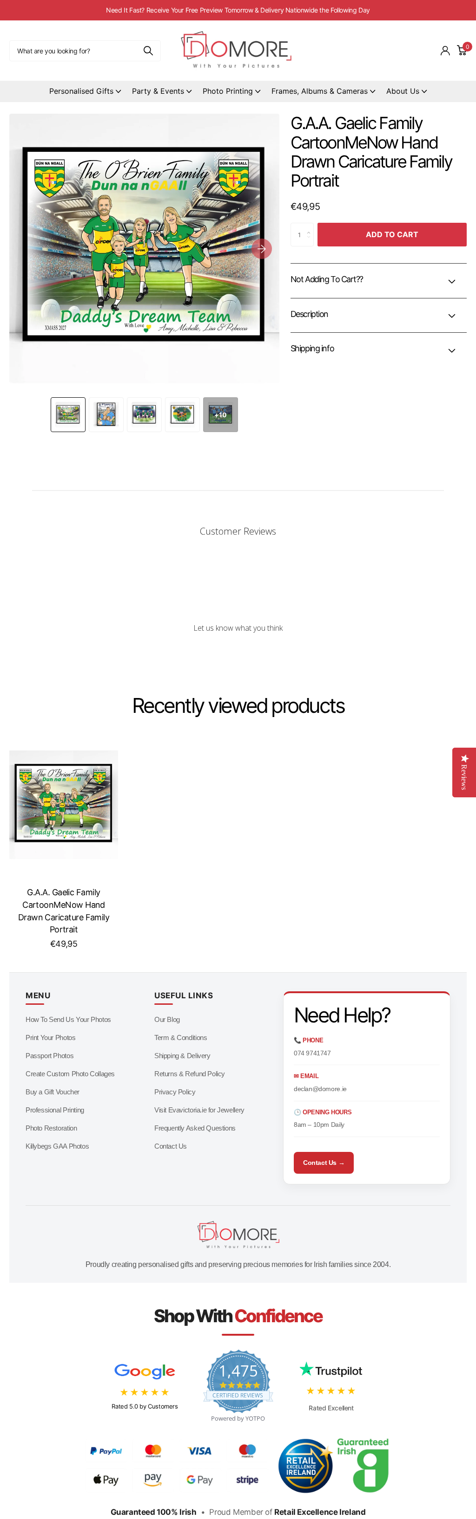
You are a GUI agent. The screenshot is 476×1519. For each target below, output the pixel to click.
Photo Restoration (51, 1128)
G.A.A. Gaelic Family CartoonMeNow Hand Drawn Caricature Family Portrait (64, 910)
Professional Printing (55, 1110)
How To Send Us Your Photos (68, 1019)
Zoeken (148, 50)
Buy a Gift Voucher (52, 1092)
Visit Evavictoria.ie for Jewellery (199, 1110)
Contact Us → (323, 1162)
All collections (85, 91)
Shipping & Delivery (182, 1056)
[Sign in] (445, 50)
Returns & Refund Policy (189, 1074)
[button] (261, 248)
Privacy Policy (175, 1092)
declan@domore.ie (320, 1088)
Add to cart (392, 234)
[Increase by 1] (310, 226)
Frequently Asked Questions (195, 1128)
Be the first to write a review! (238, 652)
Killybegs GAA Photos (57, 1146)
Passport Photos (49, 1056)
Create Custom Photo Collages (70, 1074)
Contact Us (170, 1146)
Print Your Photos (50, 1037)
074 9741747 (312, 1053)
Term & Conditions (180, 1037)
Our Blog (167, 1019)
